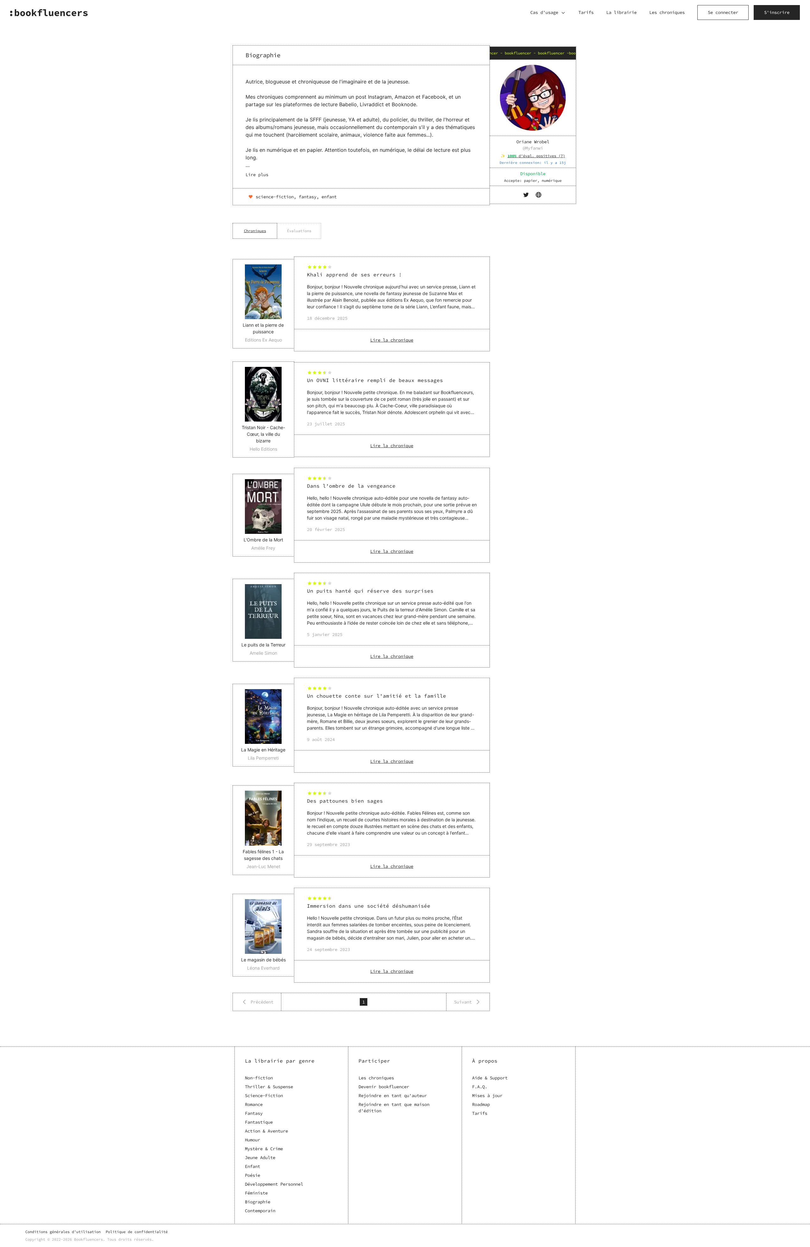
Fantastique (259, 1122)
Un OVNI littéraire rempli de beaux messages (375, 380)
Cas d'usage (544, 12)
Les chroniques (667, 12)
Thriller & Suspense (269, 1087)
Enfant (252, 1166)
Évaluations (299, 230)
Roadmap (481, 1104)
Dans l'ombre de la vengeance (351, 486)
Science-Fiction (264, 1095)
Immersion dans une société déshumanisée (368, 906)
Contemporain (260, 1210)
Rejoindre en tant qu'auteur (392, 1095)
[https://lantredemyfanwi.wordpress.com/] (539, 195)
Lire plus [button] (257, 174)
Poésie (252, 1175)
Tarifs (586, 12)
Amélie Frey (263, 548)
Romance (254, 1104)
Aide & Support (490, 1078)
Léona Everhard (263, 968)
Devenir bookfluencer (383, 1087)
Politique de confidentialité (137, 1231)
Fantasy (254, 1113)
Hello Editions (263, 449)
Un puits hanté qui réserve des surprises (370, 591)
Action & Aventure (266, 1131)
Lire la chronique (391, 340)
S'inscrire (776, 12)
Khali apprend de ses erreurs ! (354, 274)
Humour (252, 1140)
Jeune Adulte (260, 1157)
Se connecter (723, 12)
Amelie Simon (263, 653)
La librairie (621, 12)
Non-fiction (259, 1078)
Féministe (256, 1193)
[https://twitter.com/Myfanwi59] (526, 195)
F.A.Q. (479, 1087)
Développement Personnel (274, 1184)
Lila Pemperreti (263, 758)
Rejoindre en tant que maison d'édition (393, 1108)
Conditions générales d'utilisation (63, 1231)
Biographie (257, 1202)
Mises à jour (487, 1095)
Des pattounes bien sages (345, 801)
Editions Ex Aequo (263, 340)
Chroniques (255, 230)
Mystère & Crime (264, 1148)
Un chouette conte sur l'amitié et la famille (376, 696)
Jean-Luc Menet (263, 866)
